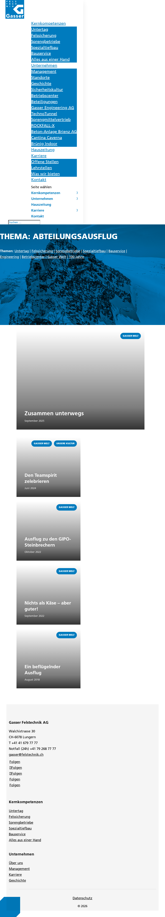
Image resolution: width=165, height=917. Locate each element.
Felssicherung (43, 35)
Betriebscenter (44, 95)
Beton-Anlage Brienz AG (54, 131)
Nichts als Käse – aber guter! (48, 606)
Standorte (40, 77)
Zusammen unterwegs (54, 413)
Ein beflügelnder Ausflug (42, 669)
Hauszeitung (43, 149)
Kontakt (38, 179)
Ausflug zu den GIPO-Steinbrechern (48, 542)
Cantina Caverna (46, 137)
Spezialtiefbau (44, 47)
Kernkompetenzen (48, 23)
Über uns (16, 863)
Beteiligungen (44, 101)
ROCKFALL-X (43, 125)
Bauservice (41, 53)
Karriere (38, 155)
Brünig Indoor (44, 143)
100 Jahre (76, 257)
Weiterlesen (25, 332)
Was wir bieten (45, 173)
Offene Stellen (45, 161)
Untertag (39, 29)
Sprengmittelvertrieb (51, 119)
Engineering (9, 257)
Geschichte (41, 83)
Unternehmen (44, 65)
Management (43, 71)
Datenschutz (82, 898)
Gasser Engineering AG (52, 107)
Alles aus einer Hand (50, 59)
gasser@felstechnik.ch (26, 755)
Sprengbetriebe (45, 41)
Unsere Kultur (65, 443)
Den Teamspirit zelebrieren (41, 478)
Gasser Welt (56, 257)
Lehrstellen (41, 167)
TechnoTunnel (44, 113)
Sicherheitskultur (47, 89)
